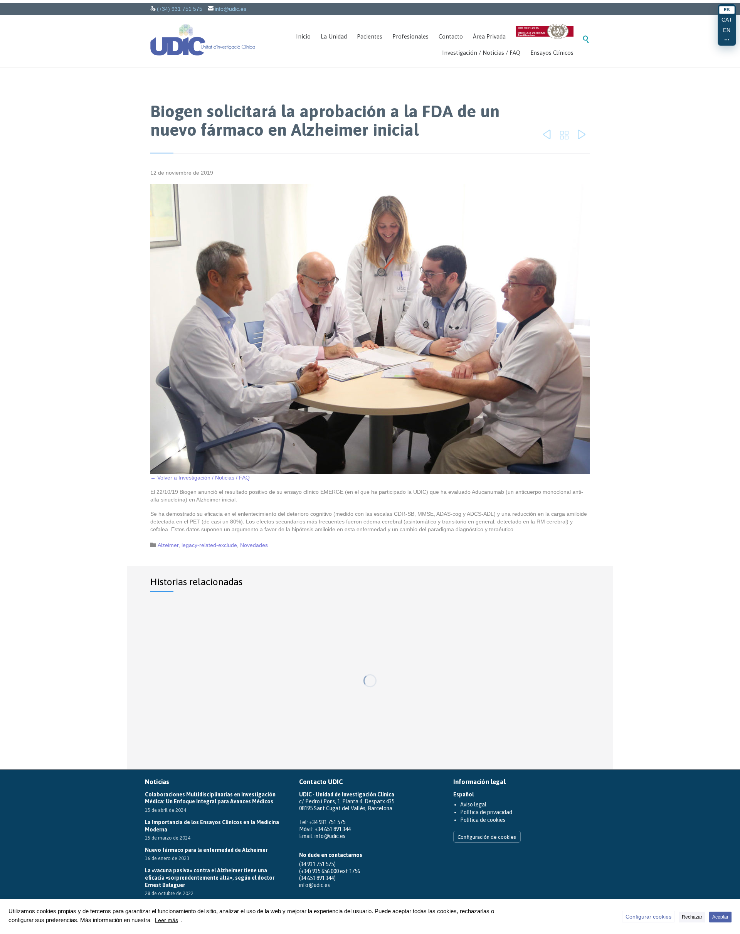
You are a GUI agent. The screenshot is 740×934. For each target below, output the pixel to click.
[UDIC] (202, 39)
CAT (727, 20)
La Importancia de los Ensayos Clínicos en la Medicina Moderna (212, 826)
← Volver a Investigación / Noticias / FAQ (200, 478)
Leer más (166, 920)
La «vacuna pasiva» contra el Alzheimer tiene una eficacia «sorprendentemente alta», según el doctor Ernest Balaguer (209, 877)
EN (727, 30)
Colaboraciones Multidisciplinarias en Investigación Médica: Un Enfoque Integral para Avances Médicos (210, 798)
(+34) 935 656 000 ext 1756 (329, 871)
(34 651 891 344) (317, 878)
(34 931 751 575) (317, 864)
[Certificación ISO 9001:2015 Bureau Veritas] (544, 32)
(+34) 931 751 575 (179, 9)
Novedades (254, 545)
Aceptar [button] (720, 917)
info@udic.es (230, 9)
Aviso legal (473, 804)
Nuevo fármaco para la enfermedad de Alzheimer (206, 850)
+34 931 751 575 (327, 822)
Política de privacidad (486, 812)
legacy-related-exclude (209, 545)
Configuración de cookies (486, 837)
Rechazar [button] (692, 917)
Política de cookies (482, 820)
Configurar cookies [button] (648, 917)
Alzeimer (168, 545)
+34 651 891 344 (332, 829)
